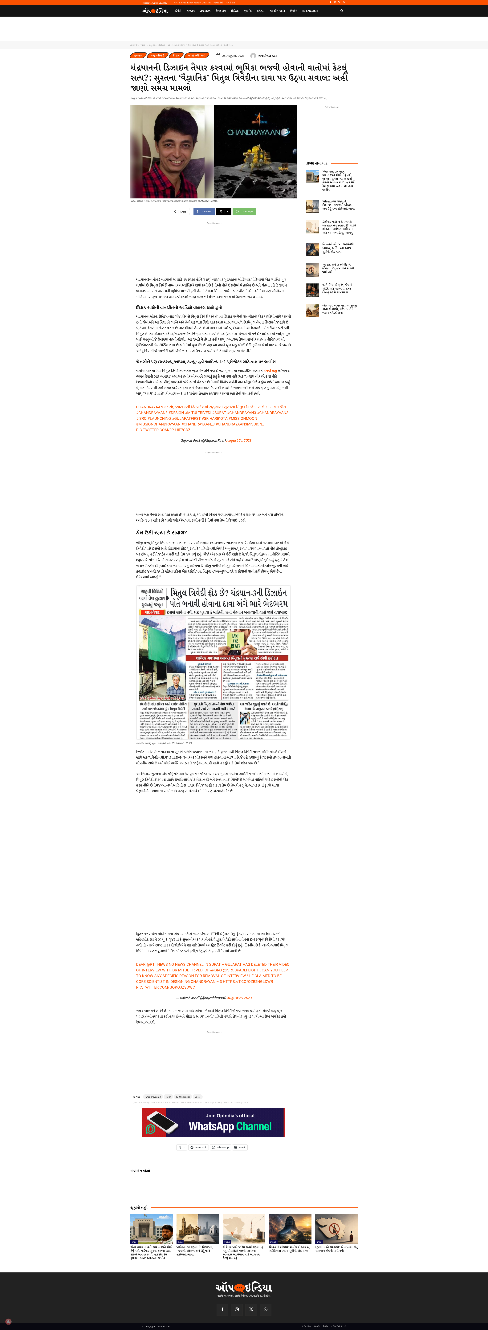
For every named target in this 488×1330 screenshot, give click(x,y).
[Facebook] (330, 2)
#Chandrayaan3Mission (239, 424)
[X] (339, 2)
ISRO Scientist (183, 1096)
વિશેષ (176, 55)
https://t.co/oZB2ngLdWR (248, 981)
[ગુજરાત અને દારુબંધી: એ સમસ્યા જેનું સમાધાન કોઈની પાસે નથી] (312, 270)
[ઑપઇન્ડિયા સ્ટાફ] (253, 56)
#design (176, 412)
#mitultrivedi (198, 412)
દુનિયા (180, 1242)
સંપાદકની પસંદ (196, 55)
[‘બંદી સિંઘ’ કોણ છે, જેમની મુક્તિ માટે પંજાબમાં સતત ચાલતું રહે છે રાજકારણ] (312, 290)
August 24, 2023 (238, 440)
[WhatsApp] (343, 2)
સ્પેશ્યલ (273, 1242)
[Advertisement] (213, 481)
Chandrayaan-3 (153, 1096)
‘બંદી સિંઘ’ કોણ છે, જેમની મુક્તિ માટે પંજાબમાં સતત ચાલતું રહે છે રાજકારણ (337, 289)
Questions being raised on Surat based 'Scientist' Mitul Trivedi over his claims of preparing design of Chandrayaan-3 (190, 1102)
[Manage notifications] (8, 1322)
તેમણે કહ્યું (270, 371)
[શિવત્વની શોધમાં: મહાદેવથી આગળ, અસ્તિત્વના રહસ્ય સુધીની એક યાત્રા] (312, 249)
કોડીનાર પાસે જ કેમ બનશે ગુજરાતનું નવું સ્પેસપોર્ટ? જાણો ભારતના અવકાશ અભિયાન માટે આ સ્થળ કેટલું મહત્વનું (339, 227)
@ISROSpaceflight (241, 970)
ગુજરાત (143, 44)
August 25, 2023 (239, 998)
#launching (159, 418)
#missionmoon (243, 418)
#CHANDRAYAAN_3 (198, 424)
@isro (216, 970)
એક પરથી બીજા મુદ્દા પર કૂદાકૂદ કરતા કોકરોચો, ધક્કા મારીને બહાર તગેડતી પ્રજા (339, 309)
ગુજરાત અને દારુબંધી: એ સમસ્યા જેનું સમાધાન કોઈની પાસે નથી (338, 268)
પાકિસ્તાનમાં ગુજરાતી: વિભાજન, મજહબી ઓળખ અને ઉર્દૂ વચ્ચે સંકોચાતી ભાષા (338, 205)
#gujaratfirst (186, 418)
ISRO (168, 1096)
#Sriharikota (215, 418)
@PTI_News (157, 964)
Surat (197, 1096)
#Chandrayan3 (241, 412)
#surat (219, 412)
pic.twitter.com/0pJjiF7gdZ (163, 430)
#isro (141, 418)
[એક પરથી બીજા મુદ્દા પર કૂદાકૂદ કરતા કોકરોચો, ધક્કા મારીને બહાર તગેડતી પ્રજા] (312, 310)
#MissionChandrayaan (158, 424)
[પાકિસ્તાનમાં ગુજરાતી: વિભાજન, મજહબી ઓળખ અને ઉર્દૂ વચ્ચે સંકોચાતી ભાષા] (312, 206)
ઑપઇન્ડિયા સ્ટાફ (267, 56)
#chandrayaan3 (152, 412)
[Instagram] (335, 2)
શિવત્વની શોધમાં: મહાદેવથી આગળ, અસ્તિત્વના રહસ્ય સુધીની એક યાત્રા (338, 248)
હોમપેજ (133, 44)
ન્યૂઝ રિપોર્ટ (157, 55)
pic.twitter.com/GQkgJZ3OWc (165, 987)
